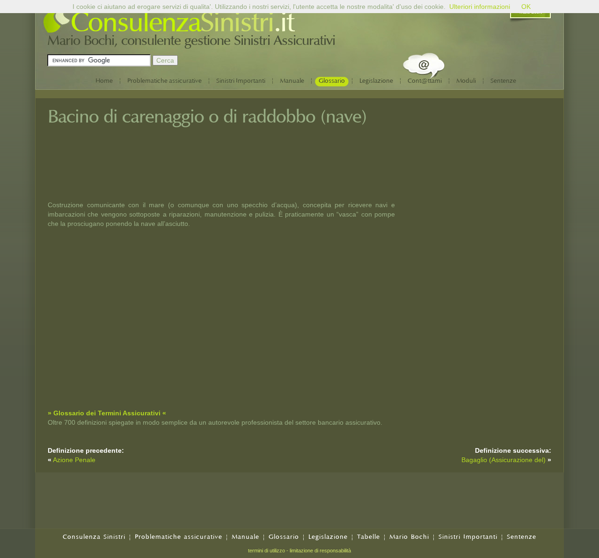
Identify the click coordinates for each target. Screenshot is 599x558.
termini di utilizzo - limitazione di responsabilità (299, 550)
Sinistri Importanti (240, 81)
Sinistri (237, 22)
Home (104, 81)
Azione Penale (74, 460)
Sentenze (503, 81)
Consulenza (135, 22)
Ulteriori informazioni (479, 6)
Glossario (332, 81)
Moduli (466, 81)
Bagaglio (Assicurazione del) (503, 460)
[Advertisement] (481, 169)
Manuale (292, 81)
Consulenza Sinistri (94, 537)
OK (526, 6)
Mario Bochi (409, 537)
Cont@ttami (425, 81)
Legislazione (376, 81)
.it (284, 22)
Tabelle (368, 537)
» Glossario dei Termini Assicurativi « (107, 413)
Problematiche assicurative (164, 81)
